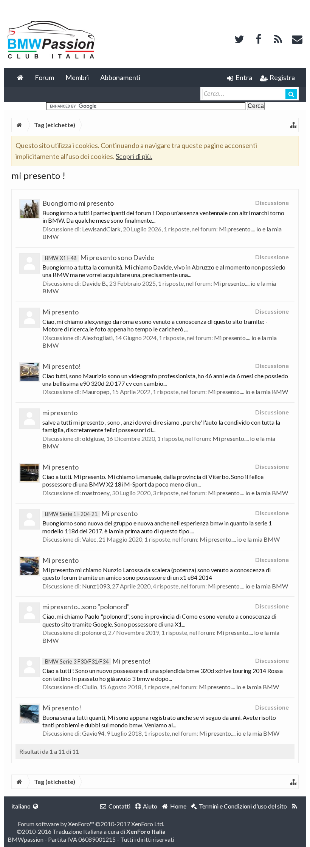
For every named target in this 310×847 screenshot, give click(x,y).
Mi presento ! (62, 708)
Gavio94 (93, 733)
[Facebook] (259, 38)
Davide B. (94, 283)
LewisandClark (101, 229)
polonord (94, 632)
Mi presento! (61, 366)
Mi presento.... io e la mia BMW (248, 391)
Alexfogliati (97, 337)
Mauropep (96, 391)
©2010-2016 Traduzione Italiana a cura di (91, 831)
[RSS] (278, 38)
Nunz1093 (96, 586)
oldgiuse (93, 438)
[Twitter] (239, 38)
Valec (89, 539)
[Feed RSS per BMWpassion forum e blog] (295, 806)
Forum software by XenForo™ (91, 823)
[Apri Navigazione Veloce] (293, 125)
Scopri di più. (134, 156)
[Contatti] (297, 38)
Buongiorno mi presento (78, 203)
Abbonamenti (120, 77)
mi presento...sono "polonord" (86, 606)
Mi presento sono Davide (99, 257)
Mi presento (60, 312)
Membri (77, 77)
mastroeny (96, 492)
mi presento (60, 412)
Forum (44, 77)
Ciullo (89, 686)
